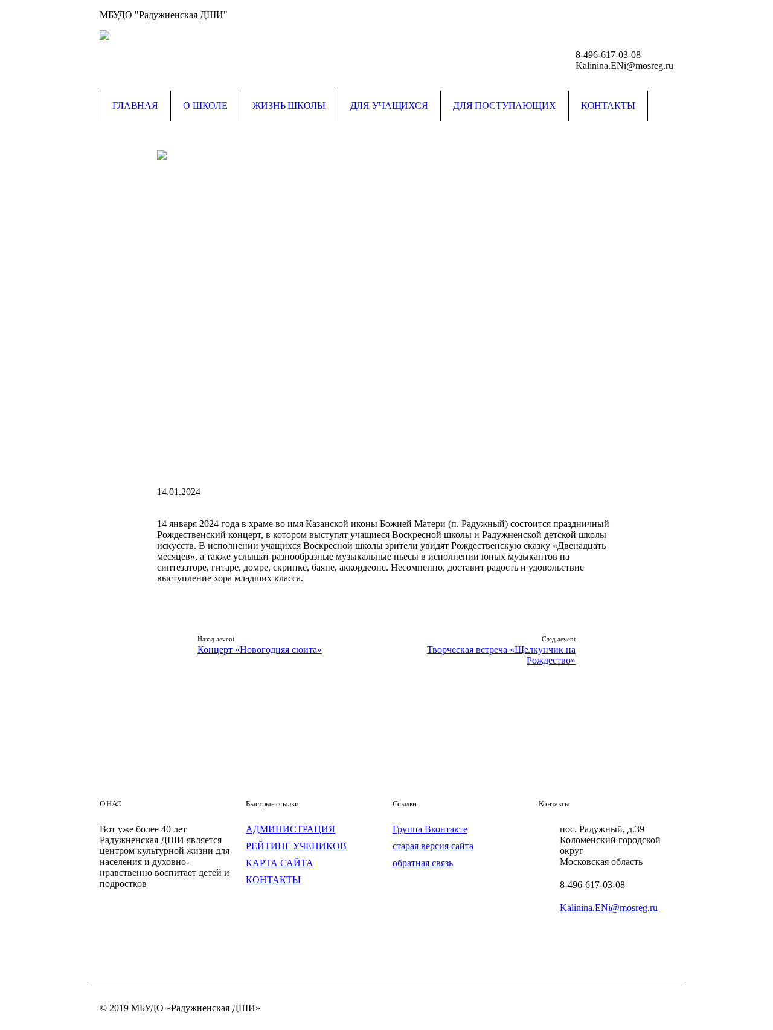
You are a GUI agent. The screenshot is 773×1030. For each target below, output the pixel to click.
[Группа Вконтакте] (664, 15)
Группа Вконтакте (430, 829)
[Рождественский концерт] (386, 311)
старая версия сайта (433, 846)
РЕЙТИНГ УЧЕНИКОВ (296, 846)
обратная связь (423, 863)
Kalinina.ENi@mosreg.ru (609, 907)
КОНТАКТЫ (273, 880)
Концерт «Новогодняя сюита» (259, 649)
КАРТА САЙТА (279, 863)
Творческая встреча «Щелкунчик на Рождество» (501, 655)
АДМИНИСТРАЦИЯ (290, 829)
